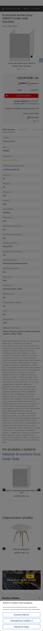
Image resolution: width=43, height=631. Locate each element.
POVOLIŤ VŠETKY (21, 614)
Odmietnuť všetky (21, 626)
